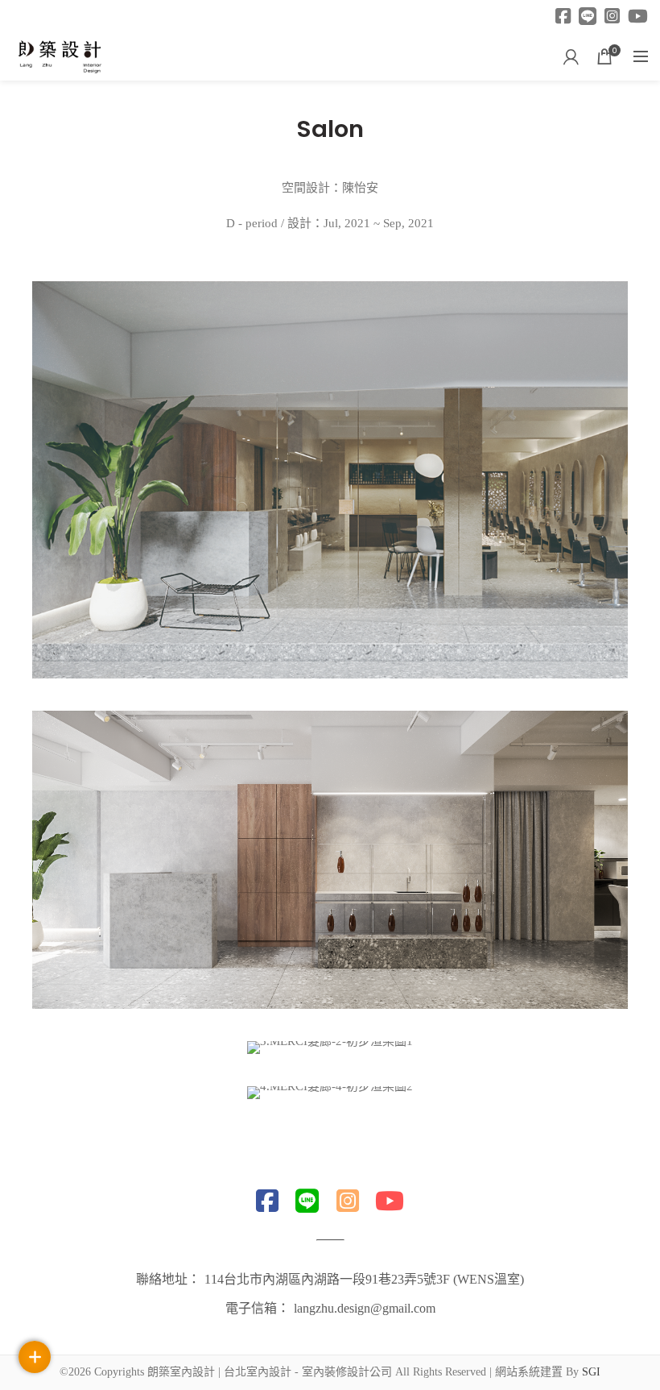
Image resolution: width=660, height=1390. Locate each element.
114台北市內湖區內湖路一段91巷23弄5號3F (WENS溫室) (364, 1279)
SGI (591, 1372)
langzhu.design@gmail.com (364, 1308)
